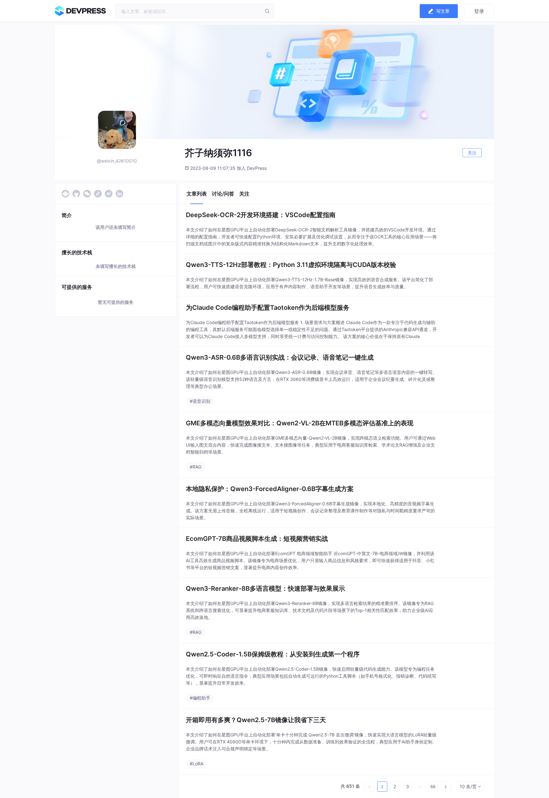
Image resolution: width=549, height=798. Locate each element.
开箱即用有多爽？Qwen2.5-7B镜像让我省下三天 (256, 720)
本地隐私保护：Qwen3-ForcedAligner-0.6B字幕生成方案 (270, 489)
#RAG (195, 466)
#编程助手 (200, 698)
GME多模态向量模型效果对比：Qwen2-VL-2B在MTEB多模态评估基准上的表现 (299, 423)
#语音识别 (200, 401)
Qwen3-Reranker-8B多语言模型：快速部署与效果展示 (265, 588)
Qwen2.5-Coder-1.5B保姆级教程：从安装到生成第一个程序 (273, 654)
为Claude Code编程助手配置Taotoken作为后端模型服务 (267, 307)
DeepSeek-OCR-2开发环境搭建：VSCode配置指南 (261, 215)
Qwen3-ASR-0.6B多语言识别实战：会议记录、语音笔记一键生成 (280, 357)
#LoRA (196, 763)
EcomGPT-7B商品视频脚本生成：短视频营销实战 (257, 538)
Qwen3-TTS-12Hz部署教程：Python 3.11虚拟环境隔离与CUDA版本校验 (291, 265)
